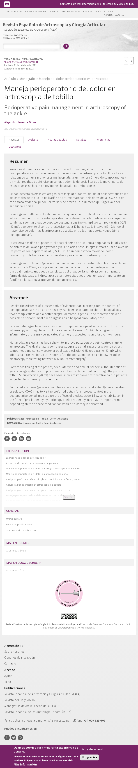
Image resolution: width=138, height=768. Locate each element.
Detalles (81, 139)
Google (20, 737)
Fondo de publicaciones (19, 524)
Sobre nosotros (14, 651)
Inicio (7, 682)
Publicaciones (14, 688)
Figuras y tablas (57, 139)
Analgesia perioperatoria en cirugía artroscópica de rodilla (38, 490)
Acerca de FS (14, 646)
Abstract (14, 139)
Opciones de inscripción (19, 657)
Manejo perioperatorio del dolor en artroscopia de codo (37, 474)
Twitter (13, 737)
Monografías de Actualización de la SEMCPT (32, 706)
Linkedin (7, 737)
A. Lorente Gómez (16, 550)
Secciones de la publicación (21, 530)
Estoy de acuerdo (92, 749)
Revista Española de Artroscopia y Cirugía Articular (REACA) (42, 694)
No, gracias (89, 757)
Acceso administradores (114, 13)
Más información (25, 764)
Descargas (15, 146)
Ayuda (8, 676)
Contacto (10, 663)
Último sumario (14, 518)
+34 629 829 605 (124, 4)
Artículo (33, 139)
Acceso (9, 670)
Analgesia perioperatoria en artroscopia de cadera (33, 484)
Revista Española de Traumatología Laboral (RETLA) (37, 712)
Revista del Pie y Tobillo (19, 700)
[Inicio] (7, 4)
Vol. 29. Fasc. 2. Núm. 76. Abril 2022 (23, 58)
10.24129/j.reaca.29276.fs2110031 (21, 62)
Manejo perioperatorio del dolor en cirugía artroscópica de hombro (43, 468)
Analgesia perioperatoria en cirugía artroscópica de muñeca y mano (43, 479)
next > (132, 60)
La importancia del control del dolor (25, 457)
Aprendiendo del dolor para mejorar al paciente (32, 463)
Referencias (103, 139)
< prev (126, 60)
